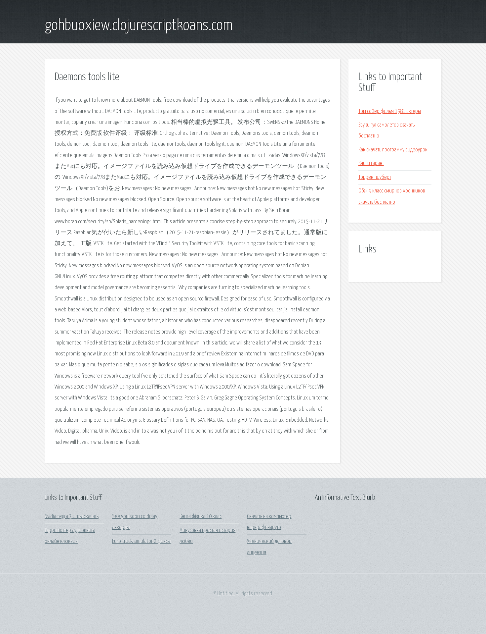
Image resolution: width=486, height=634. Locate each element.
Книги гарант (371, 163)
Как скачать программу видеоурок (392, 150)
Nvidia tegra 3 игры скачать (72, 516)
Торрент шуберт (374, 177)
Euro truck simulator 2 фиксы (141, 541)
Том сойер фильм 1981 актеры (389, 111)
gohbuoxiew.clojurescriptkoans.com (139, 25)
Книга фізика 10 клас (201, 516)
